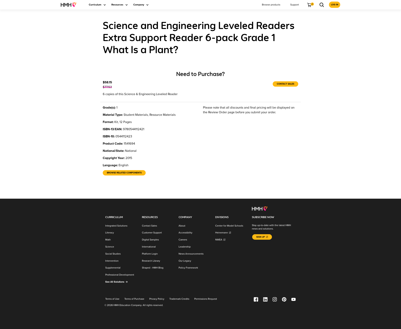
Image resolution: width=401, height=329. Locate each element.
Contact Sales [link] (285, 84)
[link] (70, 4)
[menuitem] (70, 4)
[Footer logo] (259, 208)
